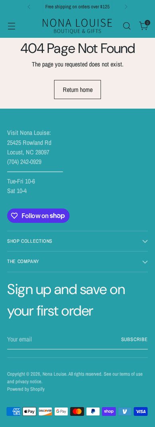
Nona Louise (54, 373)
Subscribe (134, 339)
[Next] (126, 7)
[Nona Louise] (77, 26)
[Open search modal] (126, 26)
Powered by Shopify (26, 389)
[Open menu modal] (11, 26)
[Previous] (29, 7)
